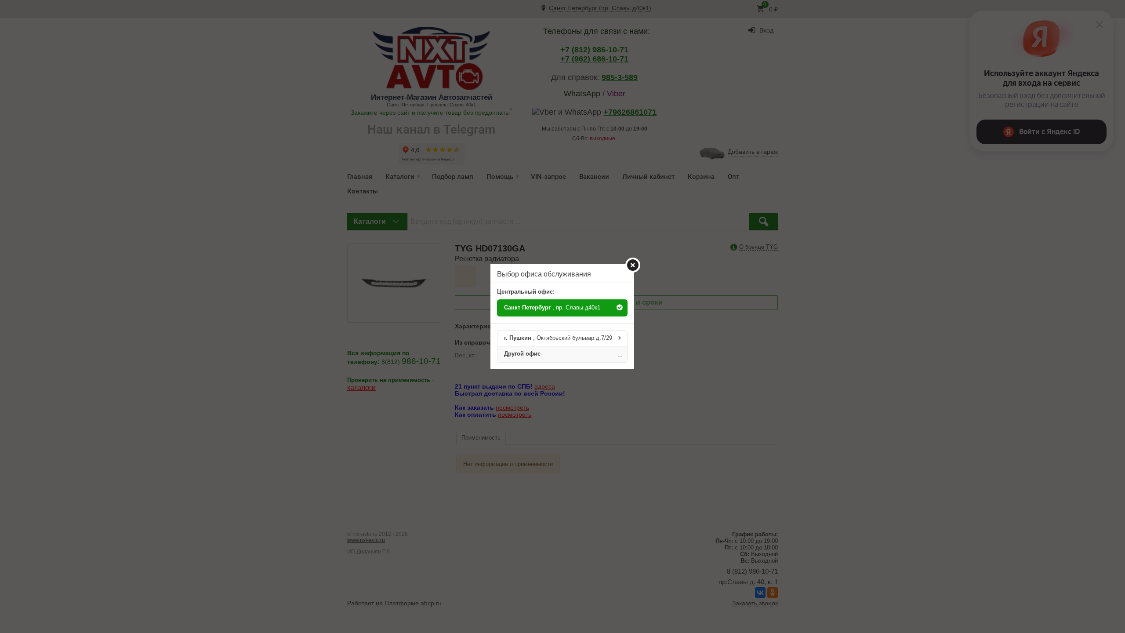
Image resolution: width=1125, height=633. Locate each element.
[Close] (632, 265)
